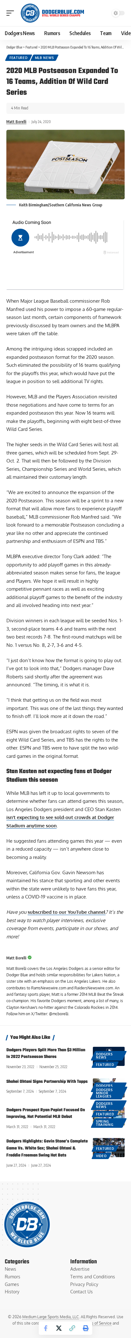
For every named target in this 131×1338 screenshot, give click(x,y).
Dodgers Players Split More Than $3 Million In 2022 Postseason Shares (45, 1054)
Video (101, 1156)
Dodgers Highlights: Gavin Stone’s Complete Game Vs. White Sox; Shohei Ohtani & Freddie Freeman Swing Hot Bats (47, 1148)
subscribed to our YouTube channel (67, 912)
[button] (11, 13)
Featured (19, 58)
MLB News (44, 58)
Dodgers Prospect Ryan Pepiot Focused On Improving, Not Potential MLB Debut (45, 1113)
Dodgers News (104, 1055)
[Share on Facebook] (45, 1328)
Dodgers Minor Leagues (104, 1093)
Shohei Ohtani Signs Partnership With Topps (47, 1081)
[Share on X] (59, 1328)
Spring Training (105, 1123)
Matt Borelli (16, 121)
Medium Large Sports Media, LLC (50, 1316)
